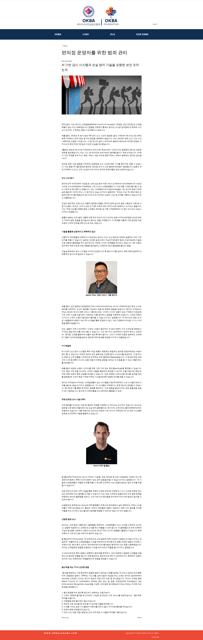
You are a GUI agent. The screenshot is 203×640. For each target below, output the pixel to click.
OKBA (88, 20)
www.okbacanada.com (60, 633)
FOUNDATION (111, 24)
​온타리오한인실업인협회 (88, 24)
